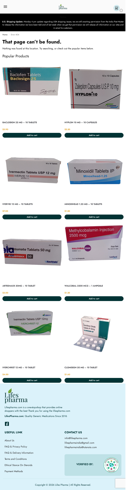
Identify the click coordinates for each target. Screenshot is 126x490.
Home (5, 34)
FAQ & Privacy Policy (16, 446)
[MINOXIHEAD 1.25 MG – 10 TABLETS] (94, 171)
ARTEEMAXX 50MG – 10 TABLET (18, 285)
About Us (9, 440)
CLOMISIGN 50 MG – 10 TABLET (81, 367)
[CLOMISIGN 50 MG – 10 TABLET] (94, 334)
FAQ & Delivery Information (19, 453)
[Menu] (8, 6)
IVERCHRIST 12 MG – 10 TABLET (18, 367)
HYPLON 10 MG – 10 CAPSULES (81, 122)
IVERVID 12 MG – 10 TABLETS (17, 204)
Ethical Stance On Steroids (18, 465)
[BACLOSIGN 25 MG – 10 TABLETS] (31, 89)
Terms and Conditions (16, 459)
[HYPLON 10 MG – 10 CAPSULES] (94, 89)
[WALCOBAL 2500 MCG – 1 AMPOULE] (94, 253)
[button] (117, 8)
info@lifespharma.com (76, 438)
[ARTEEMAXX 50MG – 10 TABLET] (31, 253)
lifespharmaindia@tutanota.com (81, 447)
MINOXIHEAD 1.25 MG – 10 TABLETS (83, 204)
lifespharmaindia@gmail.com (79, 443)
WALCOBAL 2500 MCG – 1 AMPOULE (84, 285)
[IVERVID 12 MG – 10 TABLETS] (31, 171)
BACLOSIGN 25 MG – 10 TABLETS (19, 122)
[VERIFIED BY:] (111, 465)
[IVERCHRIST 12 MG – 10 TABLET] (31, 334)
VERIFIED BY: (84, 464)
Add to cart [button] (32, 135)
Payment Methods (14, 471)
